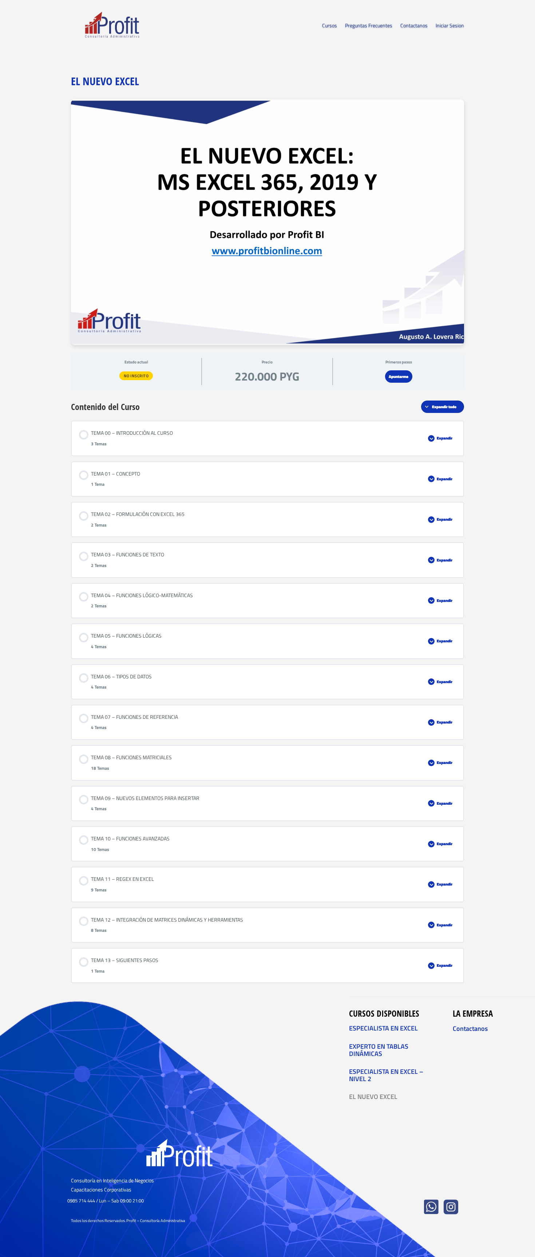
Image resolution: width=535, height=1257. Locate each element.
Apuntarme (398, 376)
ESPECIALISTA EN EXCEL (383, 1028)
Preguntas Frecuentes (368, 26)
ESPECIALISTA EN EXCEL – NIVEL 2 (386, 1075)
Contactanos (414, 26)
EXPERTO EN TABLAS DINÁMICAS (378, 1050)
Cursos (329, 26)
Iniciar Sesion (450, 26)
